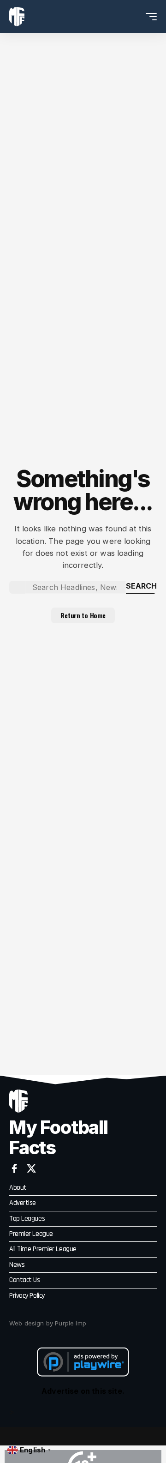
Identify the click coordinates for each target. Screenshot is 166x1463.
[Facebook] (14, 1168)
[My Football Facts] (16, 16)
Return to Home (82, 615)
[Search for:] (75, 587)
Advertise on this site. (83, 1391)
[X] (31, 1168)
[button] (134, 16)
